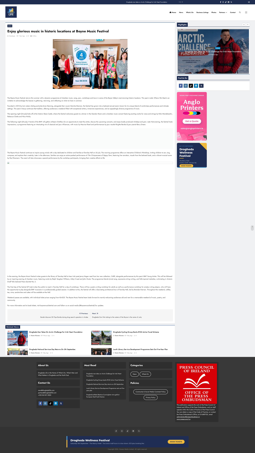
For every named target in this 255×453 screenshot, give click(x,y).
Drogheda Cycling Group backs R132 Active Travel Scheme (149, 2)
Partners (222, 12)
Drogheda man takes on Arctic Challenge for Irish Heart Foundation (55, 332)
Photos (213, 12)
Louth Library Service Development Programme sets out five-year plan (140, 349)
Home (173, 12)
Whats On (145, 374)
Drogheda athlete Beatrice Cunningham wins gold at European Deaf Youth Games (102, 396)
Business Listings (202, 12)
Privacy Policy (150, 397)
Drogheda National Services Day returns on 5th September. (52, 349)
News (181, 12)
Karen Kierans (35, 336)
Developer (12, 36)
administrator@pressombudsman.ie (188, 417)
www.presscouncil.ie (183, 419)
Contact (233, 12)
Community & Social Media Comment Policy (151, 392)
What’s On (190, 12)
